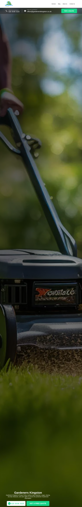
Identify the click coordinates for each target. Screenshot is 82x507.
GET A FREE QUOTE (38, 503)
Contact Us (72, 4)
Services (54, 4)
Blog (59, 4)
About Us (65, 4)
